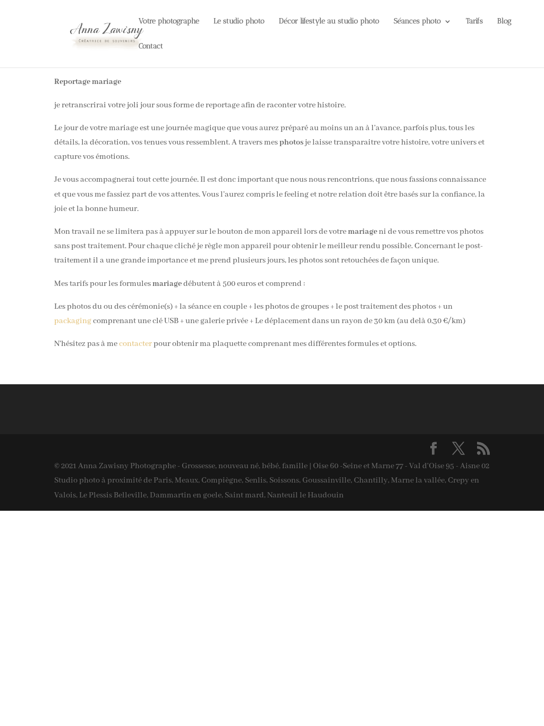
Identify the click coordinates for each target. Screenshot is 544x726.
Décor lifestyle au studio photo (329, 22)
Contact (151, 46)
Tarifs (474, 22)
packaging (72, 321)
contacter (135, 344)
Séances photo (417, 22)
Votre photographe (169, 22)
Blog (504, 22)
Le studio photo (239, 22)
